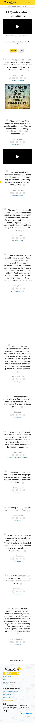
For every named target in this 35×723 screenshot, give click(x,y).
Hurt (23, 291)
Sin (12, 291)
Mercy (14, 594)
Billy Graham (26, 714)
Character (14, 80)
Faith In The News (7, 694)
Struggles (17, 457)
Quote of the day (7, 676)
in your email (16, 6)
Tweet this (28, 716)
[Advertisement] (17, 321)
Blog (4, 679)
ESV (4, 682)
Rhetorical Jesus (7, 697)
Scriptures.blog (7, 696)
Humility (21, 195)
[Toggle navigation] (29, 2)
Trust (21, 240)
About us (5, 678)
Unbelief (13, 144)
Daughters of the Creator (9, 693)
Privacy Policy (6, 684)
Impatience (21, 80)
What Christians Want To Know (10, 691)
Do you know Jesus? (8, 700)
